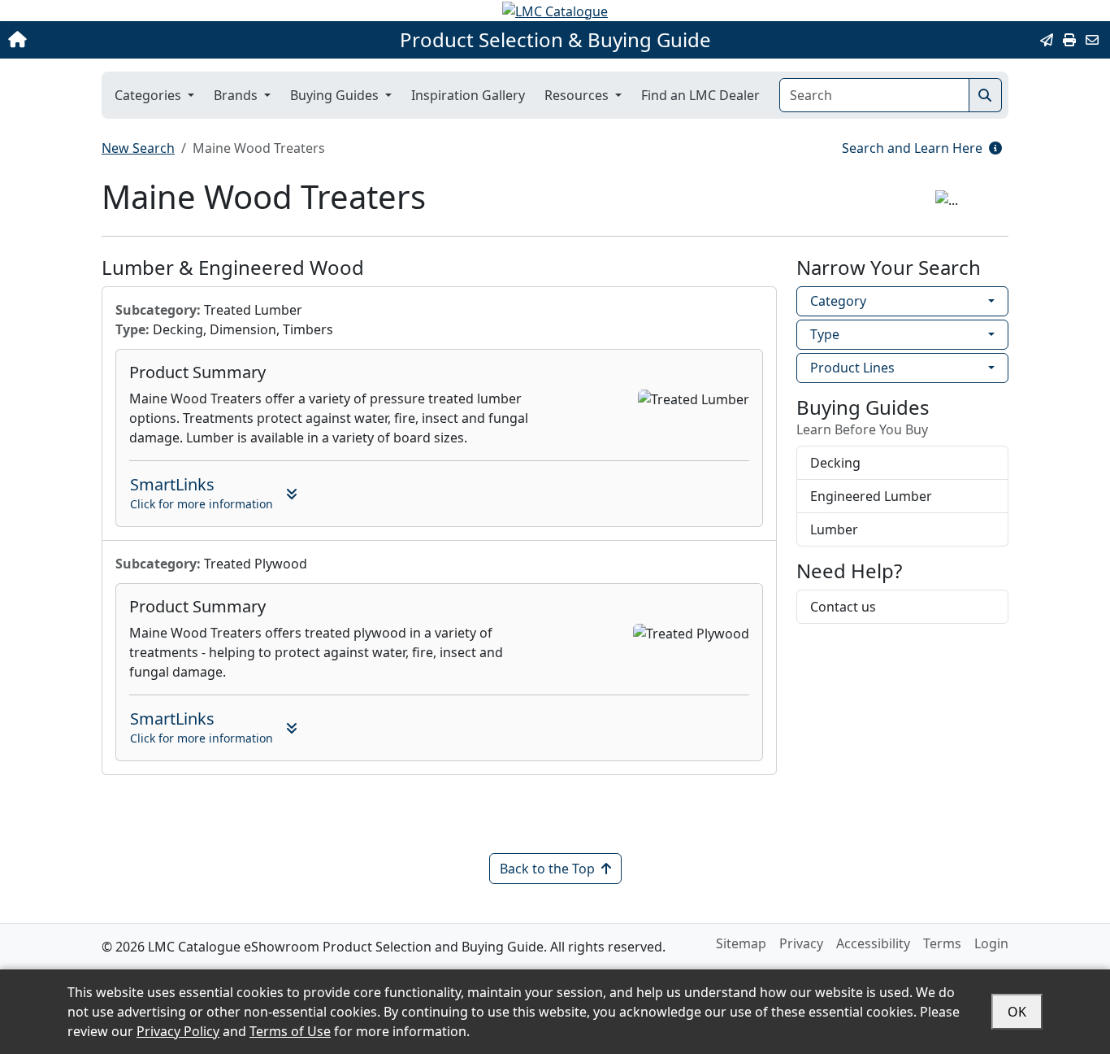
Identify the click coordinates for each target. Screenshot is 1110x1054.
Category (838, 301)
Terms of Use (290, 1031)
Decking (835, 463)
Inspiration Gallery (468, 95)
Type (824, 334)
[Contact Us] (1092, 40)
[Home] (115, 40)
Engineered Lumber (871, 496)
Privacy (801, 943)
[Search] (985, 95)
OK (1017, 1012)
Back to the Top (547, 869)
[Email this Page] (1046, 40)
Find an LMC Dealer (700, 95)
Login (991, 943)
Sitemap (741, 943)
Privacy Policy (178, 1031)
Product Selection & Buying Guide (555, 40)
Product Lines (852, 368)
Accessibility (873, 943)
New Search (138, 148)
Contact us (843, 607)
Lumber (834, 529)
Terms (942, 943)
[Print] (1069, 40)
